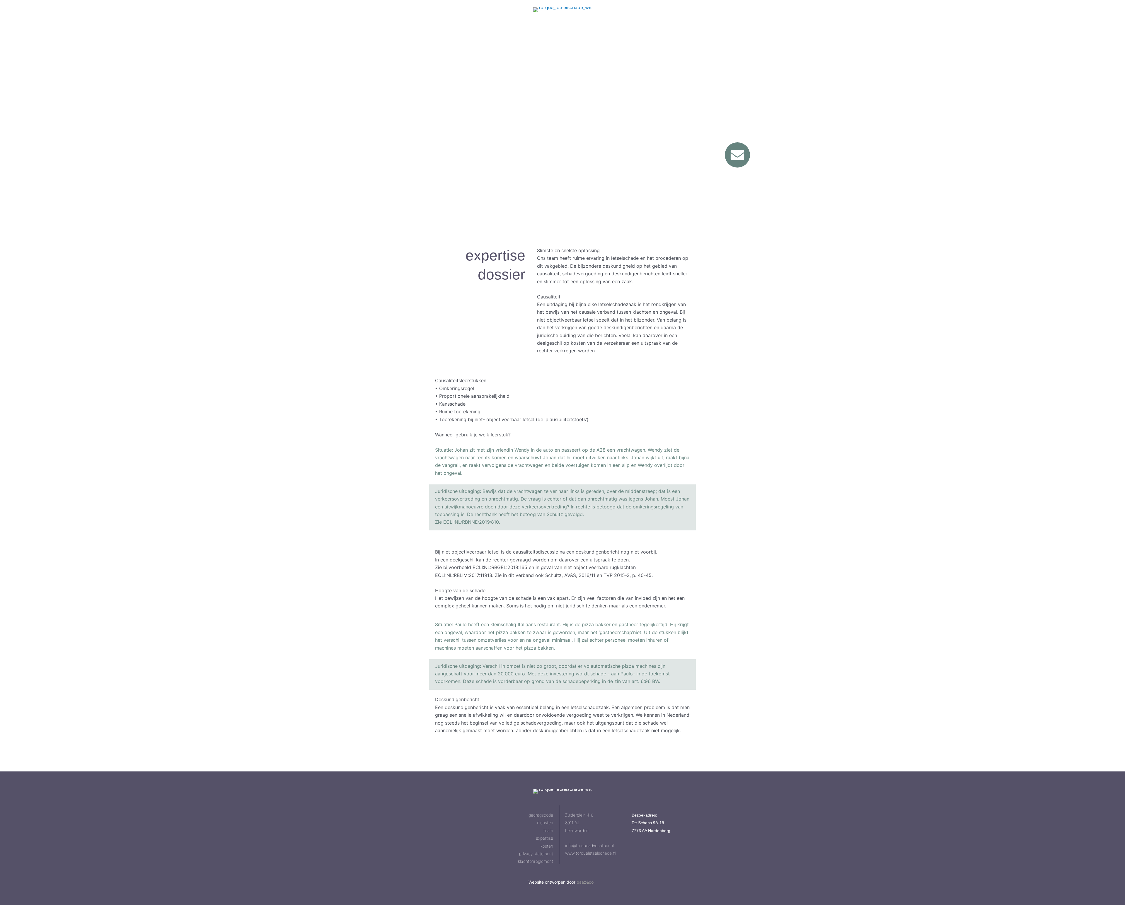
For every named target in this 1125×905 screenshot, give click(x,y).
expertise (544, 838)
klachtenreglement (535, 861)
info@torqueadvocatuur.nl (589, 845)
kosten (547, 845)
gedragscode (541, 814)
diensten (545, 822)
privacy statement (536, 853)
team (548, 830)
